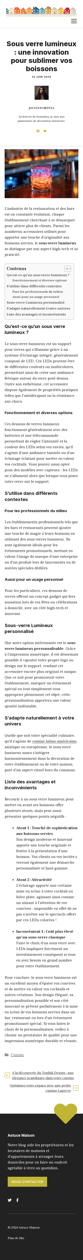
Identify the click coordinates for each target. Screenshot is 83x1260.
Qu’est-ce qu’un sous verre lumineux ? (38, 275)
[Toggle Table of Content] (65, 268)
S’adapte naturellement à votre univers (38, 308)
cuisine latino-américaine (54, 741)
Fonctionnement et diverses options (39, 280)
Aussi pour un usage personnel (35, 297)
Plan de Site (16, 1238)
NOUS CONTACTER (27, 1182)
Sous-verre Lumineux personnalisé (36, 302)
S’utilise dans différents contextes (34, 286)
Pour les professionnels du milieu (37, 292)
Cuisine (17, 1054)
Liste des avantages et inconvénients (36, 314)
